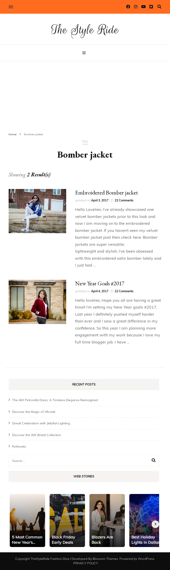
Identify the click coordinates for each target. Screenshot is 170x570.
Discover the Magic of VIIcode (33, 412)
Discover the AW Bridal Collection (36, 435)
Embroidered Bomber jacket (106, 192)
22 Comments (124, 200)
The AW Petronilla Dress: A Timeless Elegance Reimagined (55, 400)
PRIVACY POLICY (85, 563)
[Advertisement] (85, 94)
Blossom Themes (105, 559)
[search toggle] (159, 7)
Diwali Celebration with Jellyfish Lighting (41, 423)
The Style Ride (85, 29)
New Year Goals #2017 (99, 283)
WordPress (146, 559)
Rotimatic (19, 446)
